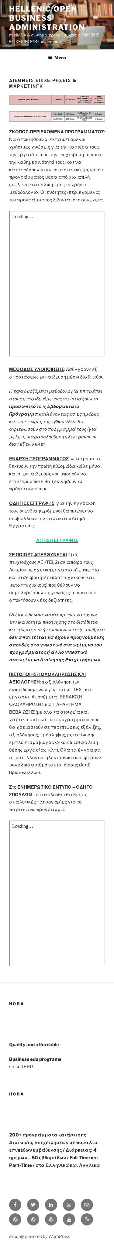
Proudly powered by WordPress (39, 1236)
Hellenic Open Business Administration (47, 18)
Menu (60, 57)
